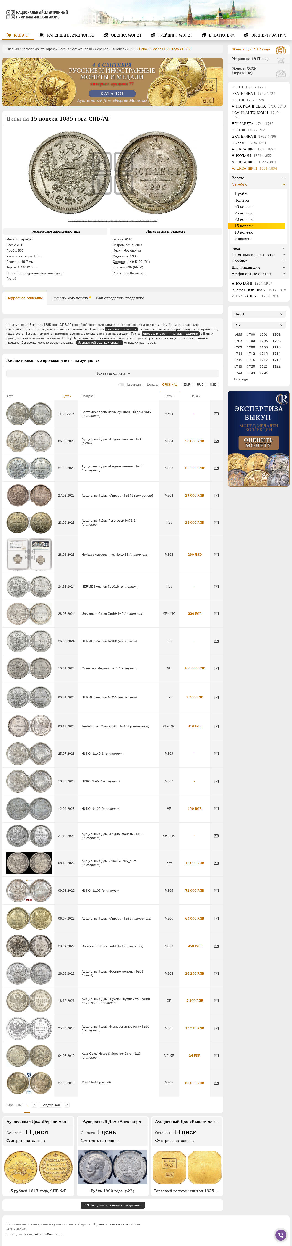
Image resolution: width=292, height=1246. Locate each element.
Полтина (242, 200)
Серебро (101, 49)
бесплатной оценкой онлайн (100, 342)
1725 (264, 373)
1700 (251, 334)
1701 (264, 334)
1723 (238, 373)
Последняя (68, 1105)
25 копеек (244, 213)
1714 (276, 353)
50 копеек (244, 207)
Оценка (125, 35)
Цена (194, 396)
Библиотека (221, 35)
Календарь (70, 35)
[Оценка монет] (259, 439)
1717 (264, 360)
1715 (238, 360)
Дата (66, 396)
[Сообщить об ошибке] (216, 413)
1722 (276, 366)
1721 (264, 366)
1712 (251, 353)
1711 (238, 353)
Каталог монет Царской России (45, 49)
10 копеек (244, 232)
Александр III (82, 49)
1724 (251, 373)
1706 (276, 341)
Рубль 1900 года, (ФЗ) (112, 1190)
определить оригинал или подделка (170, 333)
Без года (241, 379)
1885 (132, 49)
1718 (276, 360)
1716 (251, 360)
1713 (264, 353)
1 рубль (241, 194)
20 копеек (244, 219)
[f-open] (280, 1235)
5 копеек (242, 239)
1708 (251, 347)
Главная (12, 49)
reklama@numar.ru (48, 1234)
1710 (276, 347)
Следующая (51, 1105)
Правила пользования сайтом (117, 1224)
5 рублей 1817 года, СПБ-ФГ (38, 1190)
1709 (264, 347)
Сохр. (168, 396)
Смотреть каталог (23, 1140)
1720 (251, 366)
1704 (251, 341)
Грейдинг (174, 35)
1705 (264, 341)
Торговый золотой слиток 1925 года (188, 1190)
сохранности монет (121, 329)
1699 (238, 334)
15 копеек (118, 49)
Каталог (21, 35)
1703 (238, 341)
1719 (238, 366)
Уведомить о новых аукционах (115, 1205)
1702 (276, 334)
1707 (238, 347)
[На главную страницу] (35, 15)
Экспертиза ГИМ (268, 35)
